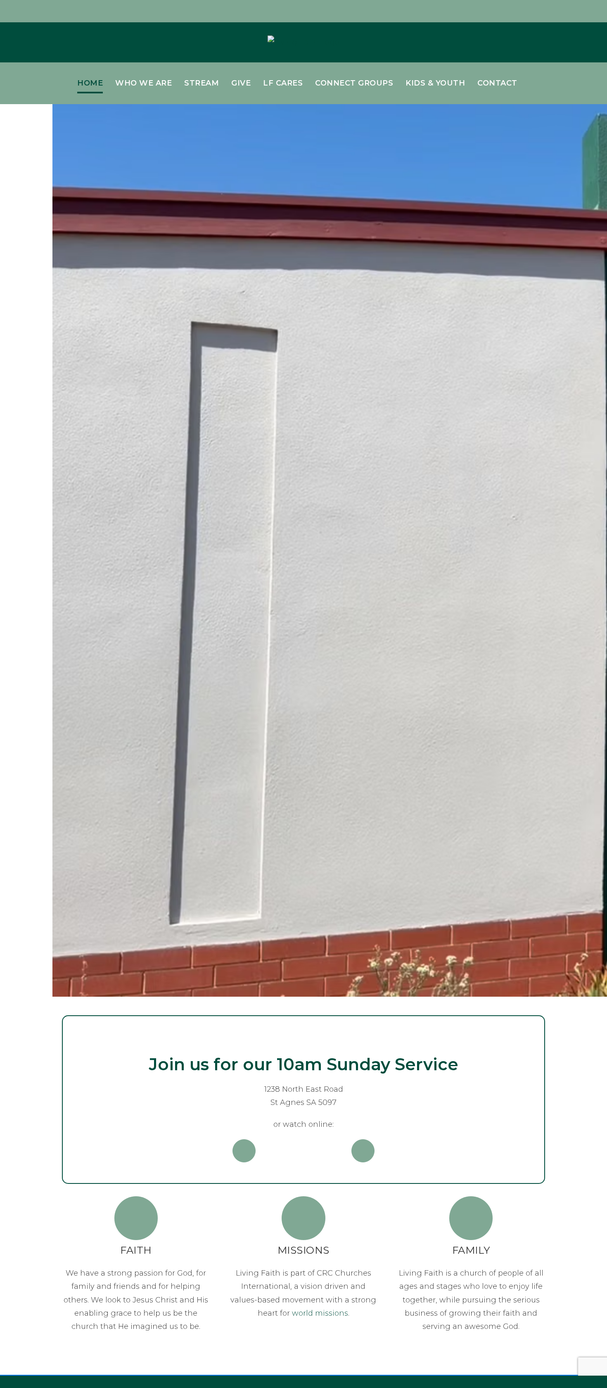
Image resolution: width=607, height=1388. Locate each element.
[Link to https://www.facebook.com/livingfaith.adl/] (244, 1150)
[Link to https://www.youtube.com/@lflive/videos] (363, 1150)
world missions (320, 1313)
